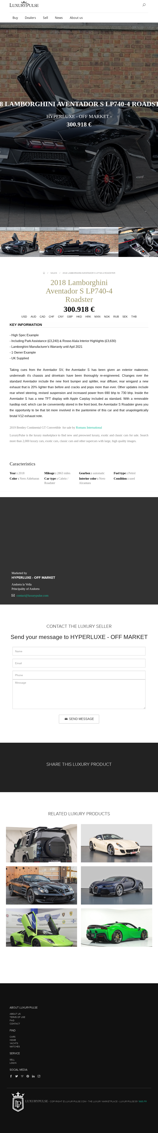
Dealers (31, 18)
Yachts (14, 1043)
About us (77, 18)
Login (13, 1063)
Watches (15, 1046)
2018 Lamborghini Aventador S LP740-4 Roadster (89, 273)
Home (13, 1040)
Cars (12, 1036)
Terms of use (17, 1017)
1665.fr (143, 1101)
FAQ (12, 1020)
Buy (16, 18)
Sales (53, 273)
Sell (46, 18)
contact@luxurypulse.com (32, 595)
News (59, 18)
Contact (15, 1023)
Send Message (81, 719)
